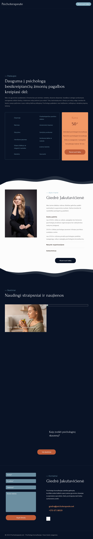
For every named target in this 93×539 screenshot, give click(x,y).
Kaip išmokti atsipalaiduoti (22, 327)
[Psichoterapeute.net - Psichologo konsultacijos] (12, 4)
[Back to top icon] (86, 535)
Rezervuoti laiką (83, 4)
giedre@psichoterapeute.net (61, 506)
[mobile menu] (70, 4)
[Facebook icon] (81, 535)
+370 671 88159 (55, 510)
